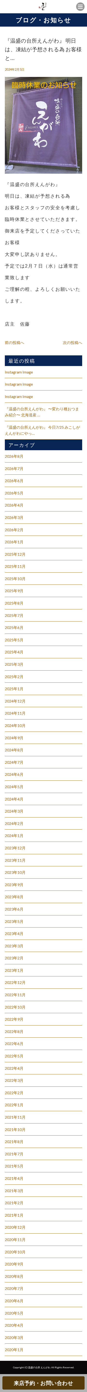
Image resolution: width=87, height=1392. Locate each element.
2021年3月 (14, 1190)
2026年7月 (14, 468)
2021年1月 (14, 1215)
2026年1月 (14, 541)
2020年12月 (15, 1227)
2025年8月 (14, 603)
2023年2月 (14, 958)
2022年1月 (14, 1104)
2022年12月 (15, 982)
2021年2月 (14, 1202)
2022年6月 (14, 1043)
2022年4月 (14, 1068)
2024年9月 (14, 737)
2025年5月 (14, 639)
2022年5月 (14, 1056)
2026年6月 (14, 480)
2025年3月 (14, 664)
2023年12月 (15, 848)
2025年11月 (15, 566)
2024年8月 (14, 750)
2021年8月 (14, 1141)
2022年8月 (14, 1031)
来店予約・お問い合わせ (43, 1383)
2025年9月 (14, 590)
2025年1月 (14, 688)
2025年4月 (14, 652)
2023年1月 (14, 970)
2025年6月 (14, 627)
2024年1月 (14, 835)
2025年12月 (15, 554)
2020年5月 (14, 1313)
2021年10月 (15, 1129)
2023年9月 (14, 884)
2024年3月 (14, 811)
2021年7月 (14, 1154)
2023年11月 (15, 860)
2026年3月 (14, 517)
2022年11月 (15, 994)
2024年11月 (15, 713)
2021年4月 (14, 1178)
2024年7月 (14, 762)
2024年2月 (14, 823)
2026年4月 (14, 505)
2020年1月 (14, 1349)
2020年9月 (14, 1264)
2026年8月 (14, 456)
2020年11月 (15, 1239)
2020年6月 (14, 1300)
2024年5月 (14, 786)
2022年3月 (14, 1080)
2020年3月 (14, 1337)
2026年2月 (14, 529)
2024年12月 (15, 701)
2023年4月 (14, 933)
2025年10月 (15, 578)
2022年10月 (15, 1007)
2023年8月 (14, 896)
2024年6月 (14, 774)
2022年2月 (14, 1092)
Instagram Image (19, 372)
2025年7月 (14, 615)
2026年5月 (14, 493)
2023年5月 (14, 921)
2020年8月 (14, 1276)
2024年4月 (14, 799)
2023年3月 (14, 945)
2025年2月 (14, 676)
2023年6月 (14, 909)
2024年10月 (15, 725)
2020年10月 (15, 1252)
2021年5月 (14, 1166)
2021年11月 (15, 1117)
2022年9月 (14, 1019)
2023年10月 (15, 872)
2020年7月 (14, 1288)
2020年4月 (14, 1325)
